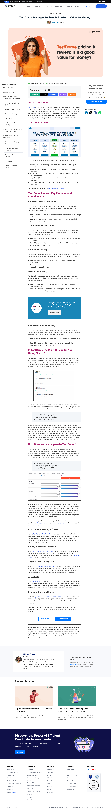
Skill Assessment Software (34, 772)
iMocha (49, 789)
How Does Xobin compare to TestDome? (12, 136)
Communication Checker (33, 791)
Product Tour (10, 775)
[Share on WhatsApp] (99, 112)
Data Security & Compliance (14, 783)
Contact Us (10, 786)
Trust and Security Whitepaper (77, 807)
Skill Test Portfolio (72, 781)
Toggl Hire (50, 792)
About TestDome (8, 88)
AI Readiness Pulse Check (34, 800)
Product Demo (11, 789)
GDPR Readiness (53, 807)
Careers (11, 792)
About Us (49, 6)
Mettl (48, 783)
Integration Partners (12, 772)
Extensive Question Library (11, 166)
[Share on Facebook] (95, 112)
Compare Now (54, 312)
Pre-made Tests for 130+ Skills (12, 104)
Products (28, 6)
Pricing (77, 6)
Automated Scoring (11, 114)
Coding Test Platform (32, 775)
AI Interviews (30, 769)
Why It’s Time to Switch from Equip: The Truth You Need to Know (33, 710)
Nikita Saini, (55, 22)
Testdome (49, 786)
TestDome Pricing (8, 92)
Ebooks (69, 778)
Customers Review (12, 781)
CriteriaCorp (50, 778)
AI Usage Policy (63, 807)
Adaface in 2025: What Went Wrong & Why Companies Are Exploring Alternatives (73, 710)
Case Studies (10, 778)
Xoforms (29, 797)
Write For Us (70, 789)
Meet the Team (11, 769)
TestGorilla (50, 781)
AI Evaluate (8, 161)
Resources (58, 6)
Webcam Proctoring (11, 118)
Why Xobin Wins (52, 796)
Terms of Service (99, 807)
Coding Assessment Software (11, 149)
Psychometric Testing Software (12, 143)
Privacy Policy (74, 664)
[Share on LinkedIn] (86, 112)
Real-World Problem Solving (11, 124)
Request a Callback (96, 101)
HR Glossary (70, 769)
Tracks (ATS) (30, 783)
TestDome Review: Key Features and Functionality (11, 97)
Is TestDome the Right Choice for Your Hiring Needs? (12, 130)
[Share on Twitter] (90, 112)
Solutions (38, 6)
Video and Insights (72, 775)
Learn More (101, 1)
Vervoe (49, 775)
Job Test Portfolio (72, 783)
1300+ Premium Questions (13, 109)
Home (52, 13)
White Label (30, 788)
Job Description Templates (74, 786)
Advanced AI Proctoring (33, 785)
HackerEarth (50, 769)
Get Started (101, 6)
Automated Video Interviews (10, 156)
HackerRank (50, 772)
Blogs (68, 772)
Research (69, 6)
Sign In (91, 6)
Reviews (58, 13)
